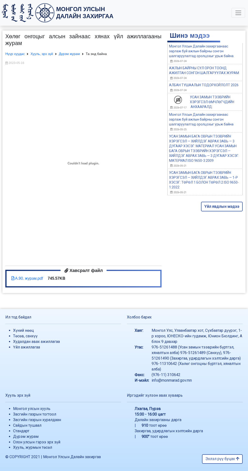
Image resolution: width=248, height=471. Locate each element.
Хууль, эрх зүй (42, 54)
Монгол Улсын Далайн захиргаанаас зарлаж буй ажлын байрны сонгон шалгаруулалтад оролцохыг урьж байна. (201, 51)
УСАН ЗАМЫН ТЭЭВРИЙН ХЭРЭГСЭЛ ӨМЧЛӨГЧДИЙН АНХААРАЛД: (212, 102)
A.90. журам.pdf (28, 278)
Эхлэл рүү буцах (220, 458)
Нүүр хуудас (15, 54)
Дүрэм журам (69, 54)
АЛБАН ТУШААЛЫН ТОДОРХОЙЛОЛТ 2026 (204, 85)
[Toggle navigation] (238, 13)
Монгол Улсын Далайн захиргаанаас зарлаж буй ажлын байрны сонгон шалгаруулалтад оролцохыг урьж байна (201, 119)
